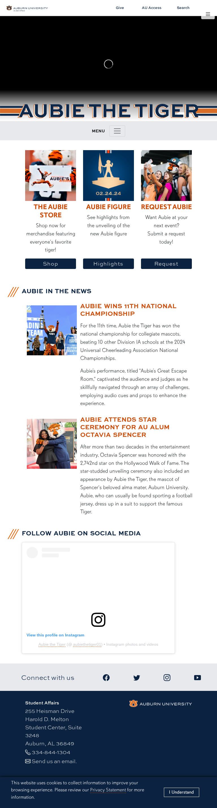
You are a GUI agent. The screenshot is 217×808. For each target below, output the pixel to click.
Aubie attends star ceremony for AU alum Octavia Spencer (125, 427)
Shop (50, 263)
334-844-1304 (51, 752)
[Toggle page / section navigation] (117, 131)
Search (183, 7)
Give (120, 7)
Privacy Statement (108, 790)
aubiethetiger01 (87, 644)
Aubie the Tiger (52, 644)
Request (166, 263)
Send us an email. (54, 761)
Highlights (108, 263)
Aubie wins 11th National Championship (128, 309)
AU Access (151, 7)
